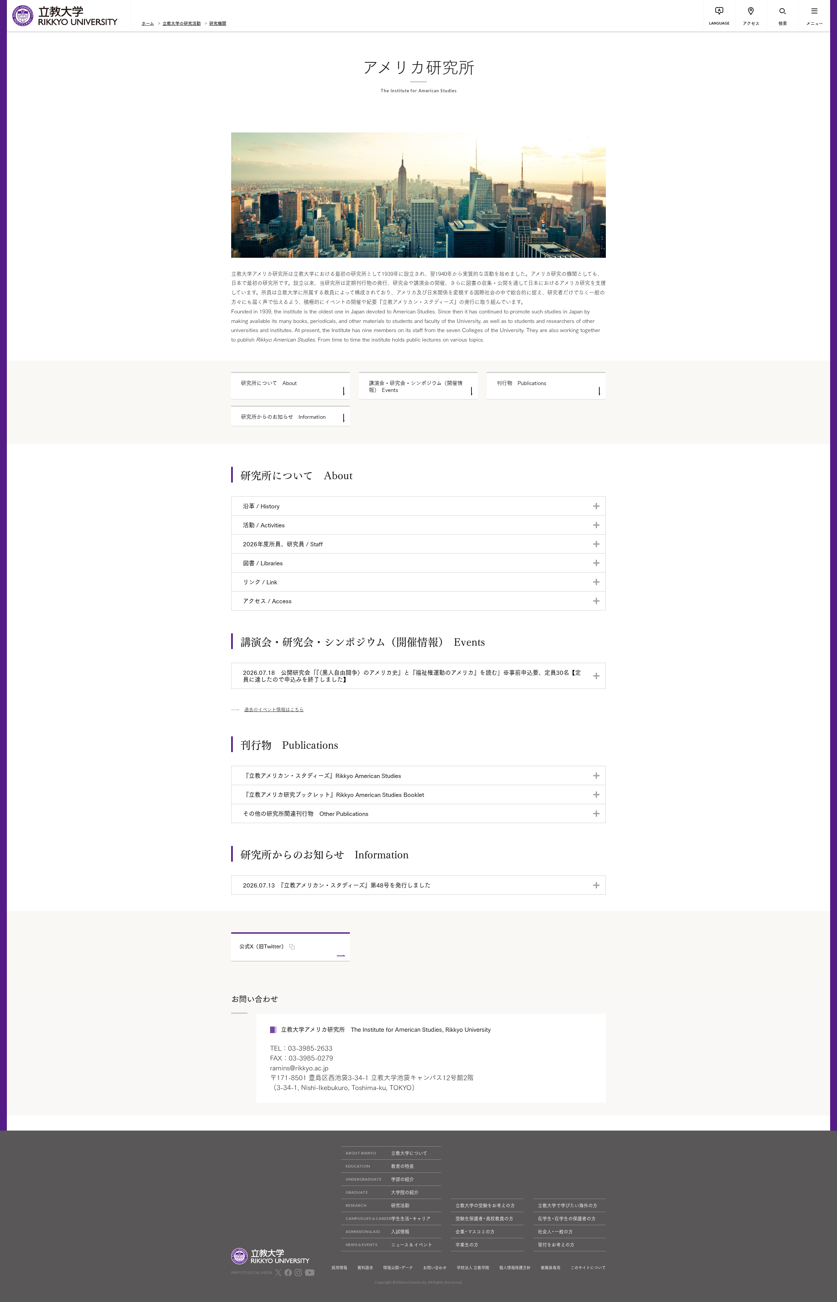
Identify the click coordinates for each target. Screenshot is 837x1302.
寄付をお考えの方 (556, 1244)
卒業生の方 (466, 1244)
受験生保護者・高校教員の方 (484, 1218)
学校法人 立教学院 (473, 1268)
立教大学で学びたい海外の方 (567, 1205)
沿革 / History (261, 505)
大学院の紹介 (404, 1192)
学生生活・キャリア (411, 1218)
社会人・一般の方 (555, 1231)
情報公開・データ (398, 1268)
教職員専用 (550, 1268)
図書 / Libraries (263, 562)
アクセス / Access (267, 600)
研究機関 (217, 23)
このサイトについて (588, 1268)
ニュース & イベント (411, 1244)
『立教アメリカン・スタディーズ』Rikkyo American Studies (322, 775)
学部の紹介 (402, 1179)
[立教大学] (69, 15)
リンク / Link (260, 581)
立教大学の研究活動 (181, 23)
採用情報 (339, 1268)
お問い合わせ (435, 1268)
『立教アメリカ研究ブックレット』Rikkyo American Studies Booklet (333, 794)
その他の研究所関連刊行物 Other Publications (305, 813)
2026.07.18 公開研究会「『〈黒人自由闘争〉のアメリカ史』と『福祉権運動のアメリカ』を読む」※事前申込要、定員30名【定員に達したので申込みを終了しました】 (412, 676)
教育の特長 (402, 1166)
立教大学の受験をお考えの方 (485, 1205)
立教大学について (409, 1153)
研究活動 (400, 1205)
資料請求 (365, 1268)
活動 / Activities (264, 524)
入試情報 (400, 1231)
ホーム (148, 23)
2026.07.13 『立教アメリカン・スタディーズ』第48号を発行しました (337, 884)
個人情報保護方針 (515, 1268)
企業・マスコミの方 (475, 1231)
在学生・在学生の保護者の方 (567, 1218)
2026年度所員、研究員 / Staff (283, 543)
